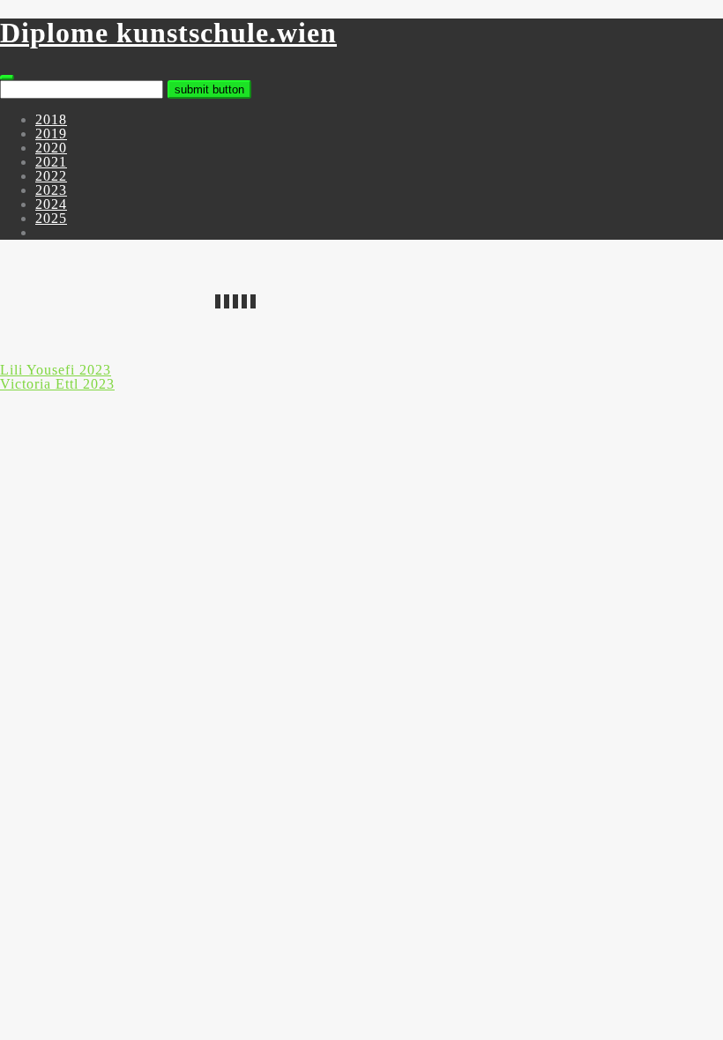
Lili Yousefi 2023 (55, 369)
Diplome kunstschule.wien (168, 32)
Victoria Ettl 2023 (57, 383)
